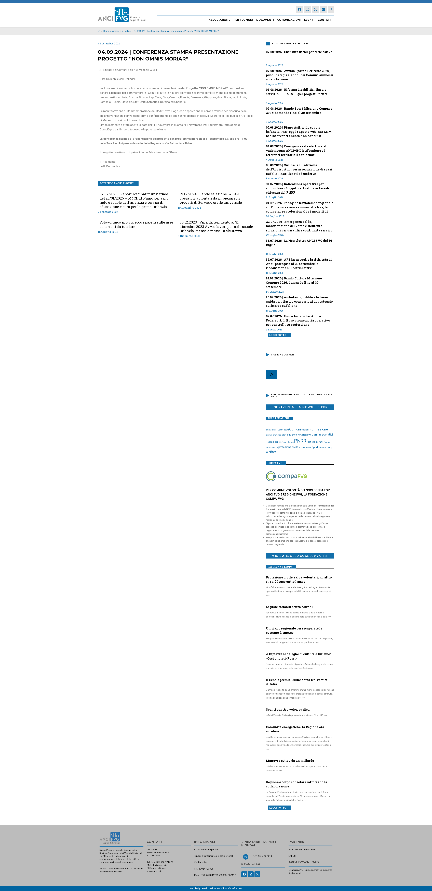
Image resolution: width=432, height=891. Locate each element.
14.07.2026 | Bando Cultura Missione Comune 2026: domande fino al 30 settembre (294, 282)
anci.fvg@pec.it (158, 868)
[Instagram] (307, 9)
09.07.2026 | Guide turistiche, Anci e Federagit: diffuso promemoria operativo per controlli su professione (298, 320)
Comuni (295, 429)
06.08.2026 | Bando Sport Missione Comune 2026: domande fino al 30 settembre (299, 110)
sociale (308, 447)
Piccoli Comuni (288, 442)
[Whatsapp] (245, 857)
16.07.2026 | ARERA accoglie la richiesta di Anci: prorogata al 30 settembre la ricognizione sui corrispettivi (299, 263)
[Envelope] (323, 9)
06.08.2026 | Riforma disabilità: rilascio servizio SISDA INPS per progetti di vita (297, 92)
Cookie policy (201, 862)
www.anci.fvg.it (154, 871)
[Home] (99, 30)
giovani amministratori (276, 435)
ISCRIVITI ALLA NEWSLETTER (300, 407)
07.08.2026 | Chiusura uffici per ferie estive (299, 52)
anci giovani (271, 430)
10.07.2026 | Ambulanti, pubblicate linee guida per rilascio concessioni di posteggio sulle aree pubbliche (299, 301)
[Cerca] (271, 374)
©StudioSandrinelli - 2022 (229, 888)
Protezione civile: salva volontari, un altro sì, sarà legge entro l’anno (299, 579)
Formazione (318, 429)
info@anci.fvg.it (159, 865)
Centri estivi (283, 430)
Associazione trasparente (206, 849)
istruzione (292, 434)
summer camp (325, 447)
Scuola (302, 447)
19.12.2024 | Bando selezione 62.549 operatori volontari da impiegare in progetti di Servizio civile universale (211, 198)
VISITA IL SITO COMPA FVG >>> (300, 556)
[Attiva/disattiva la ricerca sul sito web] (331, 9)
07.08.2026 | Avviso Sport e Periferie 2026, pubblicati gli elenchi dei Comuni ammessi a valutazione (299, 75)
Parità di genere (273, 442)
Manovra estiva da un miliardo (290, 761)
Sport (315, 447)
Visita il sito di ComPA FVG (302, 849)
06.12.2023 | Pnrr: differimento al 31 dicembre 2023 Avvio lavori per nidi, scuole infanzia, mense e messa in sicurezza (216, 226)
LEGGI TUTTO (277, 335)
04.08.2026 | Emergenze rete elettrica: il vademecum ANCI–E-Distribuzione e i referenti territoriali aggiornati (296, 150)
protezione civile (288, 447)
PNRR (300, 441)
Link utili (292, 856)
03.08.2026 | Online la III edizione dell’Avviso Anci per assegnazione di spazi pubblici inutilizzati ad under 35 (299, 169)
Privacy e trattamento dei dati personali (213, 856)
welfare (271, 452)
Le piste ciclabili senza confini (289, 607)
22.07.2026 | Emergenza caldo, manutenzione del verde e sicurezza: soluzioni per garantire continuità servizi (299, 225)
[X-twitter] (315, 9)
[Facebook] (299, 9)
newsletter (303, 434)
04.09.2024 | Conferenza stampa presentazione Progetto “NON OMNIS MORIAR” (176, 30)
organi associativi (321, 434)
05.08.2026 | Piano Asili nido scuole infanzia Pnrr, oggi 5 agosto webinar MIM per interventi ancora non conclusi (299, 131)
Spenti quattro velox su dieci (288, 709)
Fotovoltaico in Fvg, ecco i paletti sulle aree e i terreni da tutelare (136, 224)
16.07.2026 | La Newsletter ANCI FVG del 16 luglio (299, 243)
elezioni (305, 429)
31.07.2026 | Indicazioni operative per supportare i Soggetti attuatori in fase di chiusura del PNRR (297, 188)
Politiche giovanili (315, 442)
